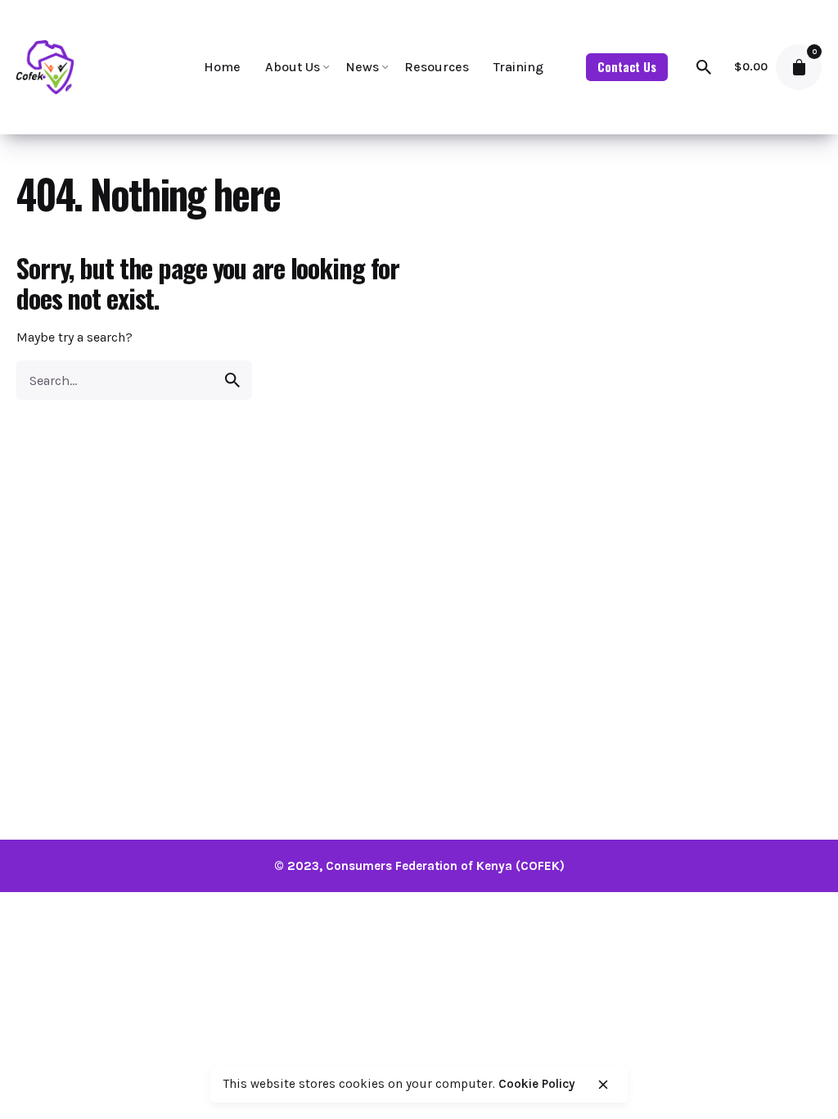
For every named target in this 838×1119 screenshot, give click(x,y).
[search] (232, 380)
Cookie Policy (536, 1083)
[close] (603, 1084)
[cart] (799, 67)
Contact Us (626, 66)
